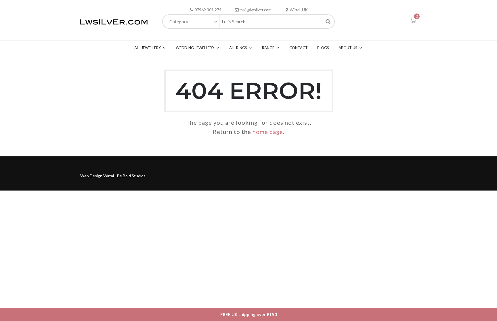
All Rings (238, 47)
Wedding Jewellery (195, 47)
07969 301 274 (207, 9)
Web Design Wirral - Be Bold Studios (113, 175)
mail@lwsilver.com (256, 9)
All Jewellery (147, 47)
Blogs (323, 47)
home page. (268, 131)
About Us (348, 47)
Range (268, 47)
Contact (298, 47)
